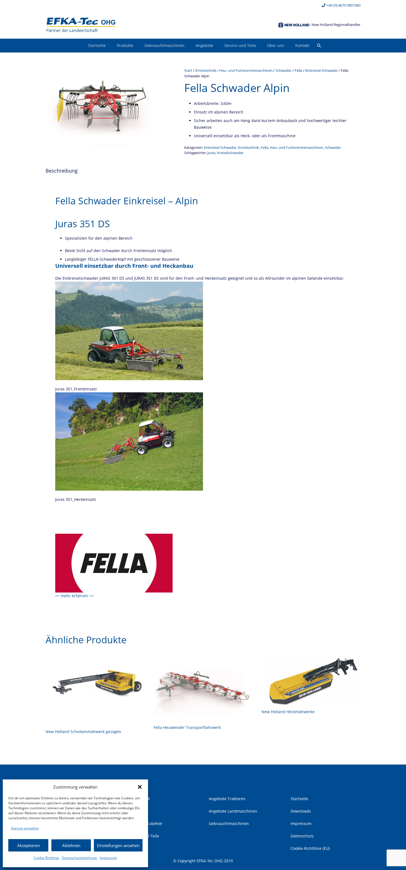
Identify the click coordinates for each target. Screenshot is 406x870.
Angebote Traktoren (227, 798)
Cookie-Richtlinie (46, 857)
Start (188, 70)
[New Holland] (294, 25)
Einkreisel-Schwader (321, 70)
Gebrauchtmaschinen (229, 823)
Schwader (284, 70)
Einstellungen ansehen (118, 845)
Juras (211, 152)
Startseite (299, 798)
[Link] (81, 25)
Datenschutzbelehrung (79, 857)
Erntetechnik (205, 70)
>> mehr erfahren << (74, 595)
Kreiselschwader (230, 152)
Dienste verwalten (25, 828)
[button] (140, 787)
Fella (298, 70)
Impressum (108, 857)
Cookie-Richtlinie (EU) (310, 848)
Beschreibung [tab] (62, 170)
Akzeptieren (28, 845)
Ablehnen (71, 845)
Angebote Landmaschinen (233, 811)
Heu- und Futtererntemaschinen (246, 70)
